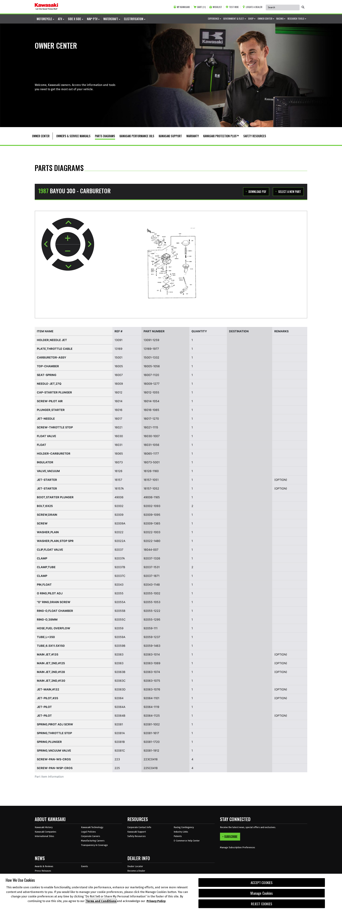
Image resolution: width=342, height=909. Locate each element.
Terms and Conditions (101, 901)
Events (84, 866)
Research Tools (296, 18)
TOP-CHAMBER (48, 366)
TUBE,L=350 (46, 637)
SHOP (251, 18)
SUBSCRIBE (230, 836)
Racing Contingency (184, 827)
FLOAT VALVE (46, 436)
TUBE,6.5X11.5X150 (51, 645)
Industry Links (181, 831)
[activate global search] (302, 7)
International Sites (44, 836)
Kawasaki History (44, 827)
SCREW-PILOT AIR (50, 401)
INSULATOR (45, 462)
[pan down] (68, 264)
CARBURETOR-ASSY (51, 357)
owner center (265, 18)
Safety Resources (136, 836)
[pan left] (47, 244)
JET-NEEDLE (46, 418)
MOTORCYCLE (45, 19)
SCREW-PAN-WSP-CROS (54, 768)
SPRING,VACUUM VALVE (54, 750)
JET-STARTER (47, 480)
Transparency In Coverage (94, 845)
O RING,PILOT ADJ (50, 593)
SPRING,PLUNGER (49, 742)
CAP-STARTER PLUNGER (54, 392)
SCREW (42, 523)
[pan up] (68, 224)
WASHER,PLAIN (48, 532)
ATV (60, 19)
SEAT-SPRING (46, 375)
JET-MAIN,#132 (48, 689)
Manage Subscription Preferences (237, 847)
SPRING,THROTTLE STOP (54, 733)
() (201, 7)
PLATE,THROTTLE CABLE (54, 348)
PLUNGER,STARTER (51, 410)
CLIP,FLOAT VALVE (50, 549)
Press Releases (43, 870)
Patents (178, 836)
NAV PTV (92, 19)
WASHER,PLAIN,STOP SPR (55, 541)
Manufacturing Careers (93, 840)
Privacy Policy (156, 901)
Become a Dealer (136, 870)
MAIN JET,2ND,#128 (51, 672)
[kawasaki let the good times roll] (46, 7)
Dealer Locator (135, 866)
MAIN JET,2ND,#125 (51, 663)
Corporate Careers (90, 836)
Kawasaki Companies (45, 831)
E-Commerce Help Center (187, 840)
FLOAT (41, 445)
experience (214, 18)
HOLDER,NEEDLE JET (52, 340)
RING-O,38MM (47, 619)
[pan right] (88, 244)
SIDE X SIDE (75, 19)
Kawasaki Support (136, 831)
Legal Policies (88, 831)
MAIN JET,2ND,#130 (51, 680)
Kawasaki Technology (92, 827)
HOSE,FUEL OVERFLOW (53, 628)
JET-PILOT (44, 707)
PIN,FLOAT (44, 584)
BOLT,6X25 (45, 506)
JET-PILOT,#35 (47, 698)
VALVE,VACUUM (48, 471)
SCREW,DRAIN (47, 514)
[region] (171, 891)
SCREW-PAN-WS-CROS (54, 759)
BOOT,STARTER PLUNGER (55, 497)
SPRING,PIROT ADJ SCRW (55, 724)
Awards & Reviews (44, 866)
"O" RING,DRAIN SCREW (53, 602)
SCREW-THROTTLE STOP (55, 427)
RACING (280, 18)
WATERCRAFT (111, 19)
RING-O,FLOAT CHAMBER (55, 611)
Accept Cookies (262, 882)
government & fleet (234, 18)
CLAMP (42, 558)
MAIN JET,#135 (47, 654)
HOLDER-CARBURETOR (53, 453)
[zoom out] (68, 250)
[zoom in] (68, 238)
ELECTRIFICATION (134, 19)
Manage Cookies (261, 893)
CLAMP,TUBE (46, 567)
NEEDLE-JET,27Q (49, 383)
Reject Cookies (261, 903)
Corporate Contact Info (139, 827)
